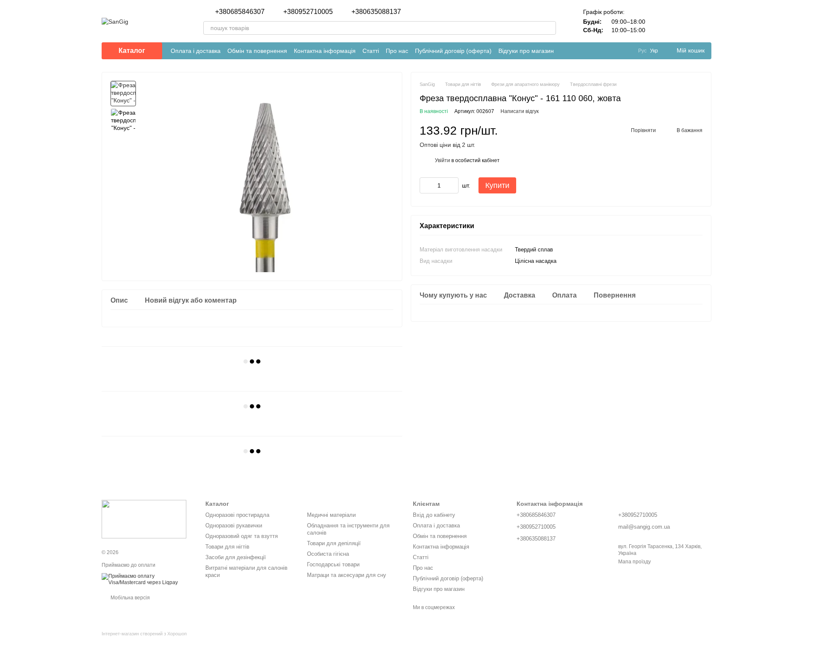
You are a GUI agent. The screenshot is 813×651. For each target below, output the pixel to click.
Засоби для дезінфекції (235, 557)
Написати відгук (520, 111)
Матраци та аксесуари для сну (346, 575)
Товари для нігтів (227, 546)
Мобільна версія (129, 598)
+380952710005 (308, 11)
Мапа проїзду (634, 562)
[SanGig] (144, 519)
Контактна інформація (325, 50)
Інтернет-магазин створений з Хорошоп (144, 633)
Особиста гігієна (328, 554)
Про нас (397, 50)
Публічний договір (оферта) (453, 50)
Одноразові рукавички (233, 525)
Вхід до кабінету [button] (434, 515)
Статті (370, 50)
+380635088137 (376, 11)
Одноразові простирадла (237, 515)
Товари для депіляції (334, 543)
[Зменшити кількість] (426, 185)
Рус (642, 50)
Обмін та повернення (257, 50)
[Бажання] (682, 21)
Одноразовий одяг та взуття (241, 536)
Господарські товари (333, 564)
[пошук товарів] (549, 28)
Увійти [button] (442, 160)
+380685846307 (240, 11)
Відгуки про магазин (526, 50)
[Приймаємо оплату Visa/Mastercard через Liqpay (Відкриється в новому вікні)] (147, 579)
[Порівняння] (660, 21)
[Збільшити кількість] (452, 185)
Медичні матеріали (331, 515)
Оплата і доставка (196, 50)
